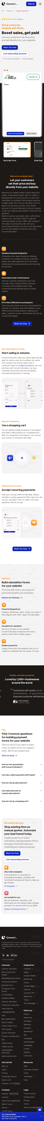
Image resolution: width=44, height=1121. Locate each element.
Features (10, 11)
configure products (26, 365)
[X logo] (3, 955)
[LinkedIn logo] (8, 955)
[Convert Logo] (9, 4)
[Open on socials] (3, 955)
